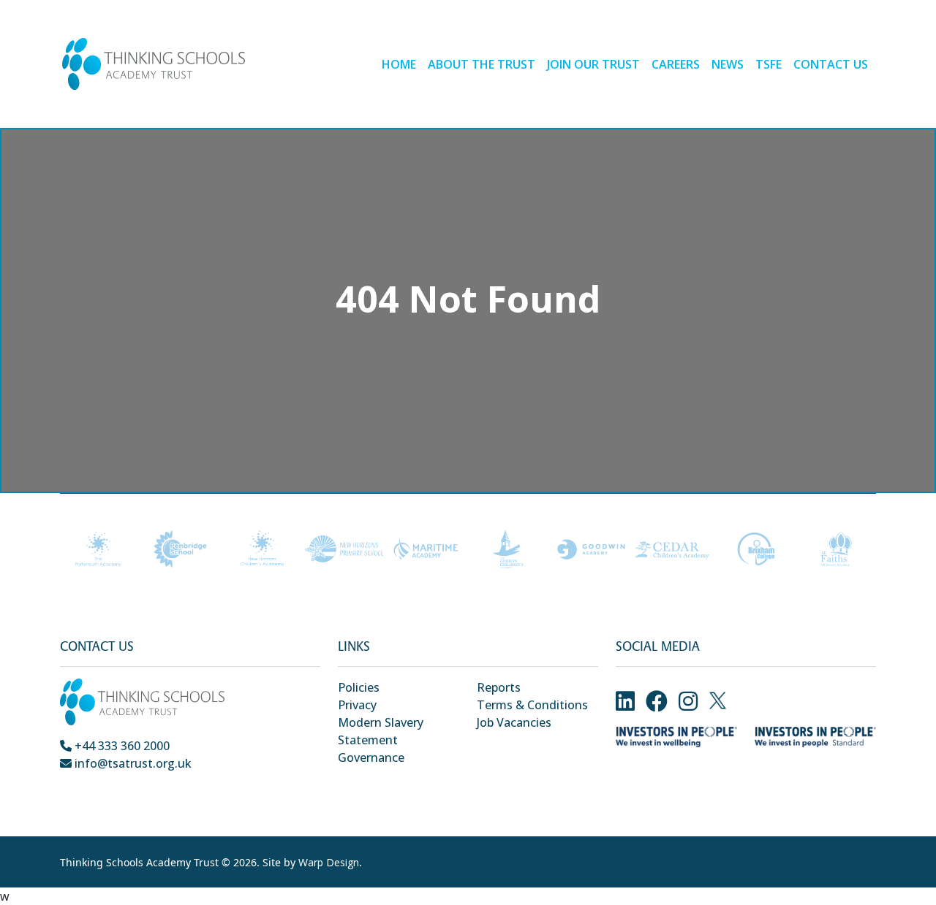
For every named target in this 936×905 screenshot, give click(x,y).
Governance (371, 757)
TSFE (768, 64)
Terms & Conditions (532, 705)
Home (399, 64)
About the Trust (481, 64)
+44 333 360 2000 (121, 746)
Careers (676, 64)
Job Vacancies (514, 722)
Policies (359, 687)
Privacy (357, 705)
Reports (499, 687)
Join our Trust (593, 64)
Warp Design (328, 862)
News (728, 64)
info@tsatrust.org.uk (132, 763)
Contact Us (830, 64)
